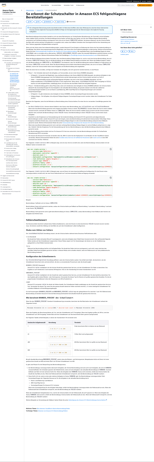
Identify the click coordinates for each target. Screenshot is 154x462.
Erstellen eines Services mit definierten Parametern (74, 137)
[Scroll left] (40, 5)
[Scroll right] (85, 5)
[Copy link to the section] (25, 220)
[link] (51, 10)
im (83, 55)
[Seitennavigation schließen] (22, 10)
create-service (97, 137)
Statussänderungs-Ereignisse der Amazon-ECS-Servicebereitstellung (56, 51)
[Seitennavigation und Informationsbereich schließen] (151, 27)
